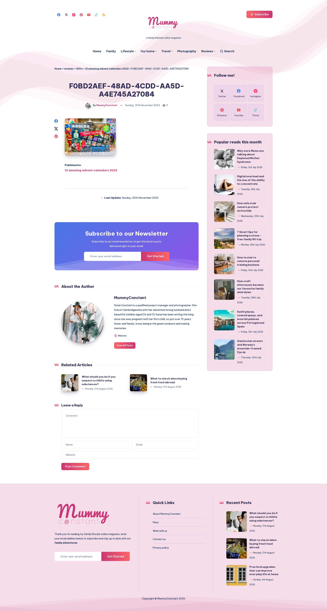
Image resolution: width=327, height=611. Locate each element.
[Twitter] (66, 14)
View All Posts (125, 345)
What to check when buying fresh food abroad (263, 543)
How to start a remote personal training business (248, 261)
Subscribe (261, 14)
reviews (69, 68)
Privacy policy (161, 547)
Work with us (160, 530)
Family (111, 51)
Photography (186, 51)
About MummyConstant (166, 513)
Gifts (79, 68)
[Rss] (103, 14)
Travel (165, 51)
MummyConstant (130, 297)
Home (97, 51)
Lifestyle (127, 51)
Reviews (207, 51)
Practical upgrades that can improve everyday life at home (263, 570)
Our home (147, 51)
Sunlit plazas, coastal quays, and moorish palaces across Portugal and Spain (250, 319)
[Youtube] (88, 14)
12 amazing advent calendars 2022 (107, 68)
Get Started (155, 256)
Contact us (159, 539)
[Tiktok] (96, 14)
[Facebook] (58, 14)
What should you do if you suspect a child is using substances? (98, 380)
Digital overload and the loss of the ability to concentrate (251, 180)
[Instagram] (73, 14)
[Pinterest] (81, 14)
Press (156, 522)
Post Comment (75, 466)
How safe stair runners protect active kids (247, 207)
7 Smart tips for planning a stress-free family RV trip (249, 235)
